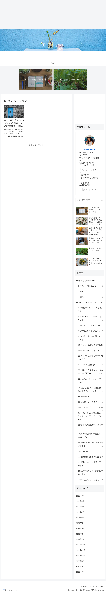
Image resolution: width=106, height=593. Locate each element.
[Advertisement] (52, 14)
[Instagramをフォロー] (83, 189)
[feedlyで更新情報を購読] (95, 189)
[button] (102, 200)
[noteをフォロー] (89, 189)
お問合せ (84, 586)
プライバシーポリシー (96, 586)
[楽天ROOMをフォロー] (92, 189)
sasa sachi (89, 149)
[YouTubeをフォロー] (86, 189)
